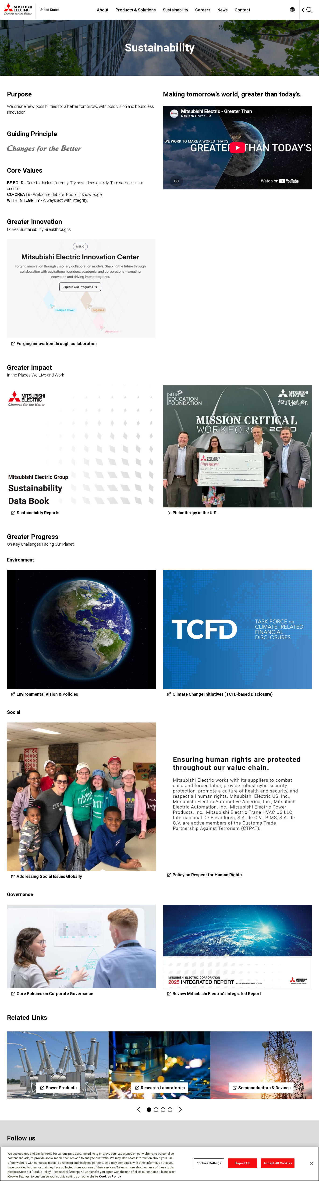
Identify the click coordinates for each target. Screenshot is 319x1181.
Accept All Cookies (278, 1163)
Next (179, 1110)
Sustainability (175, 9)
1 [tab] (149, 1109)
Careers (202, 9)
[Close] (311, 1163)
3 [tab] (163, 1109)
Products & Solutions (136, 9)
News (222, 9)
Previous (139, 1110)
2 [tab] (156, 1109)
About (103, 9)
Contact (242, 9)
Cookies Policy (110, 1176)
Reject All (242, 1163)
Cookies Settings (208, 1163)
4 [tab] (170, 1109)
